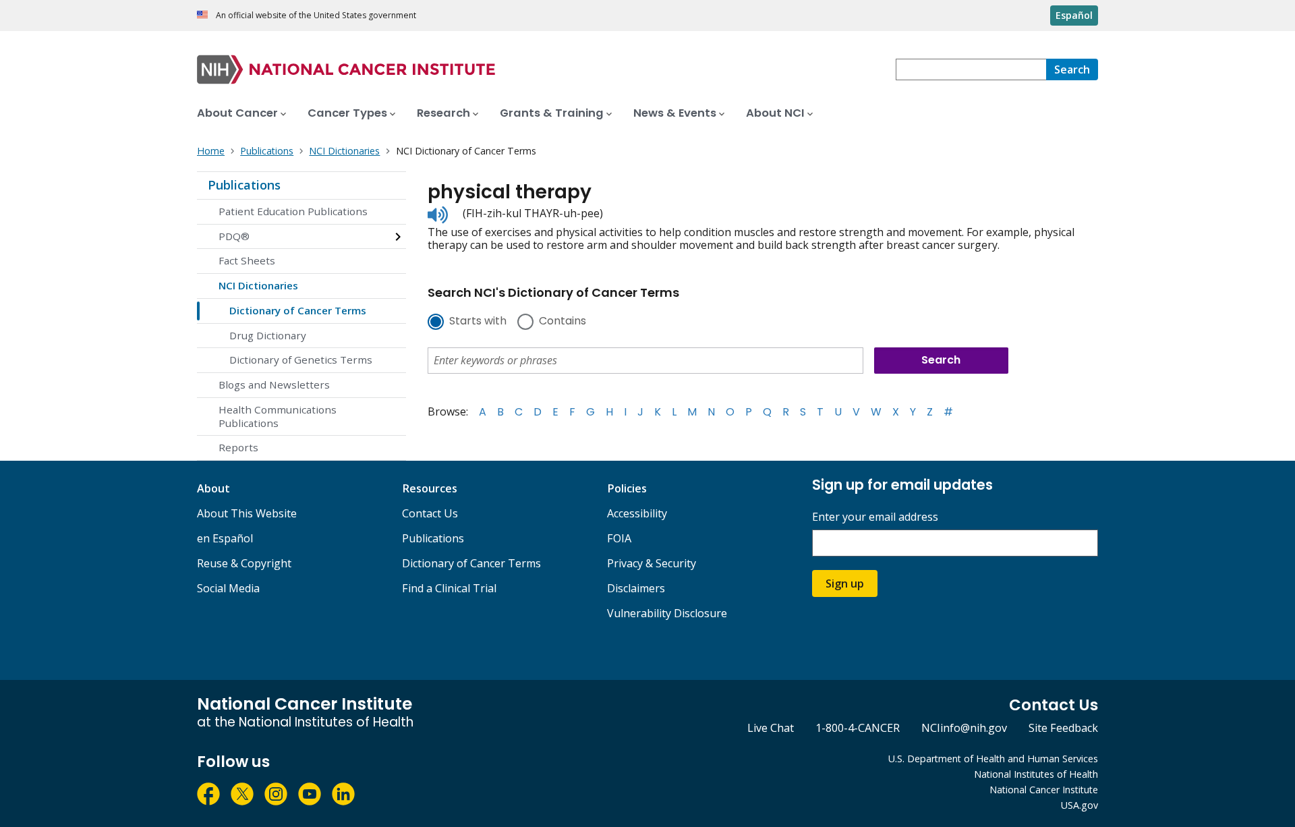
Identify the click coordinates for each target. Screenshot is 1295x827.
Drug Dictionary (267, 335)
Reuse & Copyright (244, 563)
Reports (238, 447)
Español (1074, 15)
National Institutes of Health (1036, 774)
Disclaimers (636, 588)
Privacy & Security (651, 563)
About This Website (247, 513)
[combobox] (971, 69)
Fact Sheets (247, 260)
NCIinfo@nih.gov (964, 727)
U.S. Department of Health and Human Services (993, 758)
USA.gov (1079, 805)
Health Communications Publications (278, 416)
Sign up (845, 583)
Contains (562, 322)
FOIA (619, 538)
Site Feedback (1063, 727)
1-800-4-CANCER (857, 727)
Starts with (478, 322)
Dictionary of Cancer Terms (297, 310)
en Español (225, 538)
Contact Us (430, 513)
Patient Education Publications (293, 211)
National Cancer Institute (1043, 789)
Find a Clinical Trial (449, 588)
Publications (244, 185)
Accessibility (637, 513)
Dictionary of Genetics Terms (300, 359)
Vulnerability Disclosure (667, 613)
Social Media (228, 588)
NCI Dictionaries (258, 285)
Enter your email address (875, 517)
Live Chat (770, 727)
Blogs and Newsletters (274, 384)
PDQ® (234, 236)
